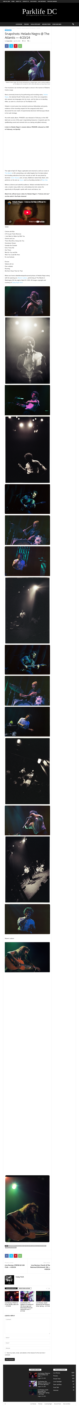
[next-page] (49, 1288)
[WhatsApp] (20, 46)
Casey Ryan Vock (17, 282)
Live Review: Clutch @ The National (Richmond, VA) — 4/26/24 (40, 1267)
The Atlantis (8, 173)
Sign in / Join (6, 1)
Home (12, 1)
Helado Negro (42, 1245)
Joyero (21, 180)
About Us (18, 1)
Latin (7, 1247)
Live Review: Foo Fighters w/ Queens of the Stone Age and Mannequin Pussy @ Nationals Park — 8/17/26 (26, 1307)
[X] (11, 46)
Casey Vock (9, 41)
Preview (26, 24)
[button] (73, 24)
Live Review (19, 24)
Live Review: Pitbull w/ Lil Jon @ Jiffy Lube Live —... (44, 1374)
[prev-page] (47, 1288)
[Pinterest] (16, 46)
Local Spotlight (35, 24)
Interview (55, 1390)
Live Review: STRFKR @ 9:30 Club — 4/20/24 (15, 1266)
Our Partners (42, 1)
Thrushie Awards (52, 1)
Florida (22, 1245)
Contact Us (26, 1)
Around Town (46, 24)
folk (26, 1245)
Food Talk (56, 1387)
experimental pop (14, 1245)
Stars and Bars (56, 24)
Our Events (33, 1)
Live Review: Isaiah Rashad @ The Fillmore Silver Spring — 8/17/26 (43, 1304)
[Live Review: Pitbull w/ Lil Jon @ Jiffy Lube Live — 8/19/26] (12, 1296)
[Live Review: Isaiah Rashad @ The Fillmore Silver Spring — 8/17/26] (43, 1296)
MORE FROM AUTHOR (24, 1288)
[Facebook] (7, 46)
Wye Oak (44, 180)
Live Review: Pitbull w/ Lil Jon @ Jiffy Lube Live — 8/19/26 (11, 1304)
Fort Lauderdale (33, 1245)
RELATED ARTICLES (11, 1288)
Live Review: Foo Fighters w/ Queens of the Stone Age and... (44, 1383)
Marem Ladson (22, 278)
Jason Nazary (15, 177)
